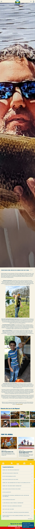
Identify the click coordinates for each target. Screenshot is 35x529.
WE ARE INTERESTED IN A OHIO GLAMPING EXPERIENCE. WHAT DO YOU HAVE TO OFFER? (16, 516)
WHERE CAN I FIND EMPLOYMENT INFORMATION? (12, 485)
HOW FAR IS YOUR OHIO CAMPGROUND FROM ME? (12, 506)
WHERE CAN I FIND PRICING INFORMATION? (11, 469)
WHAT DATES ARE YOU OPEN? (8, 509)
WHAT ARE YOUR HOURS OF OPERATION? (10, 473)
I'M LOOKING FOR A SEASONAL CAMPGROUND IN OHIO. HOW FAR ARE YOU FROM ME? (16, 496)
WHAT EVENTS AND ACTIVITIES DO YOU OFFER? (12, 489)
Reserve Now (17, 527)
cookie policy (31, 525)
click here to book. (19, 404)
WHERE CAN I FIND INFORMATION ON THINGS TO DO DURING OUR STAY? (16, 482)
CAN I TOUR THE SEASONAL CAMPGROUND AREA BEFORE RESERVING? (16, 512)
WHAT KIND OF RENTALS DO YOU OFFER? (10, 479)
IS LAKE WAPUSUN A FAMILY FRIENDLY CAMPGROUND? (13, 502)
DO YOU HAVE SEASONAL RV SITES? (9, 476)
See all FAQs (30, 518)
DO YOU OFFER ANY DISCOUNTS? (9, 499)
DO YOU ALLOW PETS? (7, 492)
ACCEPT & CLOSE (26, 526)
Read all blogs (30, 459)
